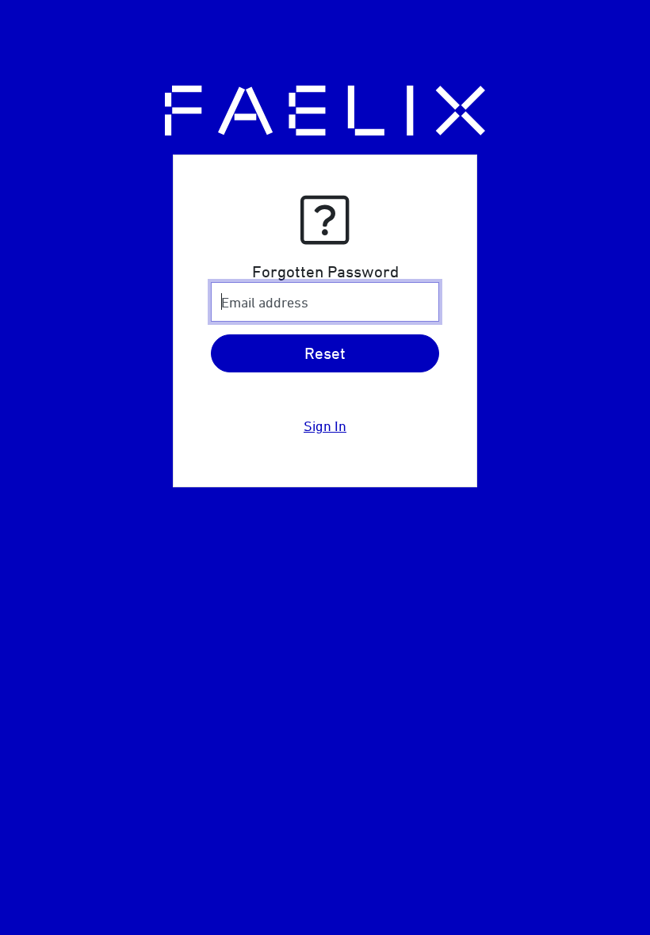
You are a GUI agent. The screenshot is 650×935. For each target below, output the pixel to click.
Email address (264, 302)
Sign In (325, 426)
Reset (325, 353)
